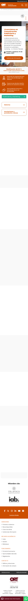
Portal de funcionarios (9, 551)
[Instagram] (12, 511)
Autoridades (14, 185)
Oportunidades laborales (10, 554)
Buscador (22, 5)
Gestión (5, 541)
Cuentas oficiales (14, 515)
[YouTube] (19, 511)
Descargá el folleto (14, 170)
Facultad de (12, 5)
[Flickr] (23, 511)
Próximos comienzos (8, 524)
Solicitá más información (14, 58)
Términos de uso (5, 572)
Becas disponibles (8, 527)
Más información (8, 331)
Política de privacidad (21, 572)
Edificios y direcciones (9, 563)
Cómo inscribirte (7, 529)
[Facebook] (4, 511)
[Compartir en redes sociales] (22, 16)
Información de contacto (9, 566)
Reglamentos (6, 556)
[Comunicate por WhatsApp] (26, 599)
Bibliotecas (6, 544)
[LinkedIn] (15, 511)
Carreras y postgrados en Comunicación (13, 9)
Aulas (4, 539)
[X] (8, 511)
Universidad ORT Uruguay (14, 580)
